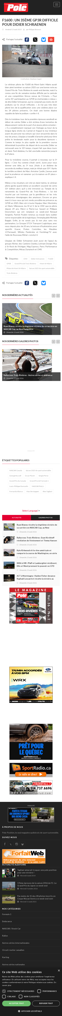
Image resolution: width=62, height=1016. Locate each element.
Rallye (5, 936)
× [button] (59, 971)
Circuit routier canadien (13, 950)
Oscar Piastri (30, 476)
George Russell (15, 476)
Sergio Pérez (43, 476)
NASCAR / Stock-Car (11, 928)
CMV (25, 259)
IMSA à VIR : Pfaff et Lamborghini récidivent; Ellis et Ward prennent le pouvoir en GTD (37, 564)
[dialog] (31, 992)
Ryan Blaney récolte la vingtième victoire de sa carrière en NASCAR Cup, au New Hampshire (37, 528)
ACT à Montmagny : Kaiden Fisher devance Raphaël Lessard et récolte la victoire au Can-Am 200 (36, 579)
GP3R (9, 263)
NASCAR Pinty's (38, 486)
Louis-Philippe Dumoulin (18, 486)
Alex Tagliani (47, 491)
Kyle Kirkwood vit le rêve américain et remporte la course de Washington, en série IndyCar (37, 553)
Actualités (16, 517)
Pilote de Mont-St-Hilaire (16, 268)
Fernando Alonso (16, 491)
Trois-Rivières (12, 273)
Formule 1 (6, 914)
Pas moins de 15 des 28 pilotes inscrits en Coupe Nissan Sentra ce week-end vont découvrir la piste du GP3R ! (36, 898)
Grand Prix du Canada (17, 481)
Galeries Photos (45, 517)
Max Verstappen (33, 491)
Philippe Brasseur (35, 29)
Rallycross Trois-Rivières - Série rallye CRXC (24, 375)
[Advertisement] (31, 417)
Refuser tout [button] (46, 1003)
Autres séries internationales (15, 943)
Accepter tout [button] (16, 1003)
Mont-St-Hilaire (46, 263)
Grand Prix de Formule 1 (39, 481)
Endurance (7, 921)
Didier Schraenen (37, 259)
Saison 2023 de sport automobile (38, 470)
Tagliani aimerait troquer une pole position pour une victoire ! (37, 871)
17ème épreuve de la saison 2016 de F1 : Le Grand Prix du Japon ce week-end (37, 884)
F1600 (50, 259)
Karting (5, 957)
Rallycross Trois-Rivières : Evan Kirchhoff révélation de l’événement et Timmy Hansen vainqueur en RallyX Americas (31, 327)
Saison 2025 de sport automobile (41, 268)
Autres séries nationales (13, 964)
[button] (31, 1011)
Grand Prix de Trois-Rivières (25, 263)
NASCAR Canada (15, 470)
